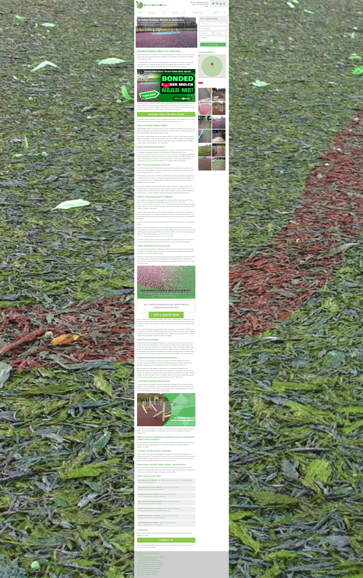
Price (164, 12)
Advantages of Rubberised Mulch (147, 574)
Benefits (215, 12)
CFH (225, 12)
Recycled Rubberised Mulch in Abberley (149, 568)
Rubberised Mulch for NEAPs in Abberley (150, 562)
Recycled (175, 12)
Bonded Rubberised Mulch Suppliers (148, 553)
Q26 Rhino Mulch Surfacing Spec (147, 570)
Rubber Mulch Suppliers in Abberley (147, 572)
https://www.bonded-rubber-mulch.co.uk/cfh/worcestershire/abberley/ (157, 154)
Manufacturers (198, 12)
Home (139, 12)
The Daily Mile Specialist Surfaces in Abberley (151, 557)
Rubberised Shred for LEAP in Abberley (150, 561)
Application (151, 12)
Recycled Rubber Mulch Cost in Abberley (149, 566)
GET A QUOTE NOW (166, 314)
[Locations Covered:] (136, 1)
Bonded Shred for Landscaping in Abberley (151, 564)
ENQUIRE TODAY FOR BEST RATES (166, 114)
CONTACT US (166, 540)
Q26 (184, 12)
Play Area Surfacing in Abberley (147, 559)
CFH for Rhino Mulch (143, 576)
